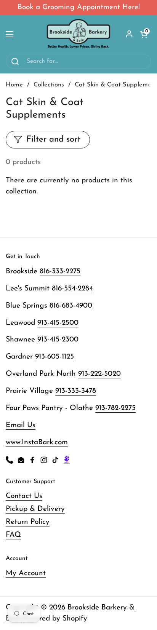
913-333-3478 (75, 391)
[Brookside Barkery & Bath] (79, 34)
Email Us (20, 425)
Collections (49, 85)
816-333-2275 (60, 271)
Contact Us (24, 496)
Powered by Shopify (54, 618)
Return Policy (28, 522)
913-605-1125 (54, 356)
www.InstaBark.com (37, 442)
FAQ (13, 535)
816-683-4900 (71, 305)
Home (14, 85)
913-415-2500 (57, 323)
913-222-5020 (99, 374)
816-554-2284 (72, 288)
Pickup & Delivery (35, 509)
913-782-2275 (115, 408)
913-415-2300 (57, 339)
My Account (26, 573)
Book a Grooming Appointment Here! (79, 7)
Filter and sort (53, 139)
